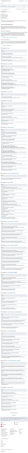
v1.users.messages (10, 127)
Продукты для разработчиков (4, 432)
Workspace (8, 0)
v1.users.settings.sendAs (11, 331)
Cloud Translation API (12, 6)
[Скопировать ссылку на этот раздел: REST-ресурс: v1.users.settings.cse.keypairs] (19, 245)
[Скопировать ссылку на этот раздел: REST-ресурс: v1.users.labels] (13, 100)
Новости (20, 431)
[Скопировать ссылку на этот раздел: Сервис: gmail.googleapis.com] (13, 24)
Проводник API (11, 434)
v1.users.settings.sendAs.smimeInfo (13, 360)
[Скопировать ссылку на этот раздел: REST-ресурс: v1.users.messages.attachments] (20, 173)
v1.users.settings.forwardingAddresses (14, 311)
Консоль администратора (13, 430)
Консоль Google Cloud (12, 433)
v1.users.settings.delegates (11, 272)
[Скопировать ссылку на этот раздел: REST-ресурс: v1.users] (10, 48)
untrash (2, 168)
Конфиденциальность (10, 449)
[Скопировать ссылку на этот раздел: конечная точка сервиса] (10, 39)
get (1, 75)
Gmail (2, 3)
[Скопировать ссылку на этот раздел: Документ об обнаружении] (11, 31)
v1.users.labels (9, 100)
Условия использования (4, 449)
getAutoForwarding (3, 186)
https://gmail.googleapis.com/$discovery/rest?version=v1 (9, 37)
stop (1, 55)
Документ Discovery (3, 32)
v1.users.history (9, 91)
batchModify (3, 134)
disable (2, 253)
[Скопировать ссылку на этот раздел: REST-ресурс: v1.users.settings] (14, 182)
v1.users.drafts (9, 63)
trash (2, 404)
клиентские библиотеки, (20, 26)
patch (2, 118)
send (1, 160)
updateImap (2, 206)
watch (2, 58)
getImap (2, 189)
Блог (19, 430)
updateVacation (3, 216)
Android (2, 440)
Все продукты (2, 446)
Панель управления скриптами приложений (13, 431)
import (2, 144)
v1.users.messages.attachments (12, 173)
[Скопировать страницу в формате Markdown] (9, 12)
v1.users (8, 48)
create (2, 67)
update (2, 122)
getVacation (3, 199)
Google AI (2, 445)
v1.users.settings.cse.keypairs (12, 245)
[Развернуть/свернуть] (1, 19)
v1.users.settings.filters (10, 292)
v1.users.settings (9, 182)
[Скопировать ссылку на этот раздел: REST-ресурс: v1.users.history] (13, 91)
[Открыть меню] (1, 1)
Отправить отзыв (14, 415)
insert (2, 149)
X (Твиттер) (20, 432)
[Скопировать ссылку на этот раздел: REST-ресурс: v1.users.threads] (14, 387)
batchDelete (3, 131)
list (1, 78)
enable (2, 256)
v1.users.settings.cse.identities (12, 221)
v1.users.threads (9, 387)
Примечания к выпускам (4, 433)
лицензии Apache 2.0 (11, 418)
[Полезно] (25, 9)
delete (2, 229)
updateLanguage (3, 209)
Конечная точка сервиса (4, 41)
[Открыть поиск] (19, 0)
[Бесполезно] (26, 9)
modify (2, 157)
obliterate (2, 267)
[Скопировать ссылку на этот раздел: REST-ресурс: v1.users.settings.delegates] (18, 272)
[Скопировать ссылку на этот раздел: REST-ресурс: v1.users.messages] (15, 127)
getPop (2, 196)
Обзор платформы (3, 431)
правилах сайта (23, 418)
